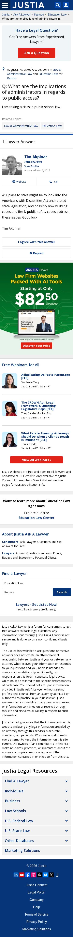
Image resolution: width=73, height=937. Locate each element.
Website (21, 181)
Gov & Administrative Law (21, 126)
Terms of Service (36, 914)
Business (12, 800)
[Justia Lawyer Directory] (57, 874)
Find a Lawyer (14, 573)
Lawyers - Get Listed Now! (36, 604)
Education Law (57, 14)
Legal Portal (36, 892)
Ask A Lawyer (21, 14)
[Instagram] (33, 874)
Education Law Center (36, 517)
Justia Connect (36, 885)
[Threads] (39, 874)
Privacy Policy (36, 922)
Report (38, 253)
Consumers (10, 542)
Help (36, 907)
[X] (51, 874)
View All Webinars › (36, 460)
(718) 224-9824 (33, 162)
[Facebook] (27, 874)
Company (37, 899)
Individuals (14, 791)
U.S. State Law (17, 830)
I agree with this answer (36, 242)
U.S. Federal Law (19, 820)
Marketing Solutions (22, 850)
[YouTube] (21, 874)
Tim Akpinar (35, 157)
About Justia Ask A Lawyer (25, 534)
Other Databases (19, 840)
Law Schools (15, 810)
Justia (6, 14)
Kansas (39, 14)
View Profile (31, 166)
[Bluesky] (45, 874)
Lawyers (8, 553)
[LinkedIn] (16, 874)
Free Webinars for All (20, 365)
